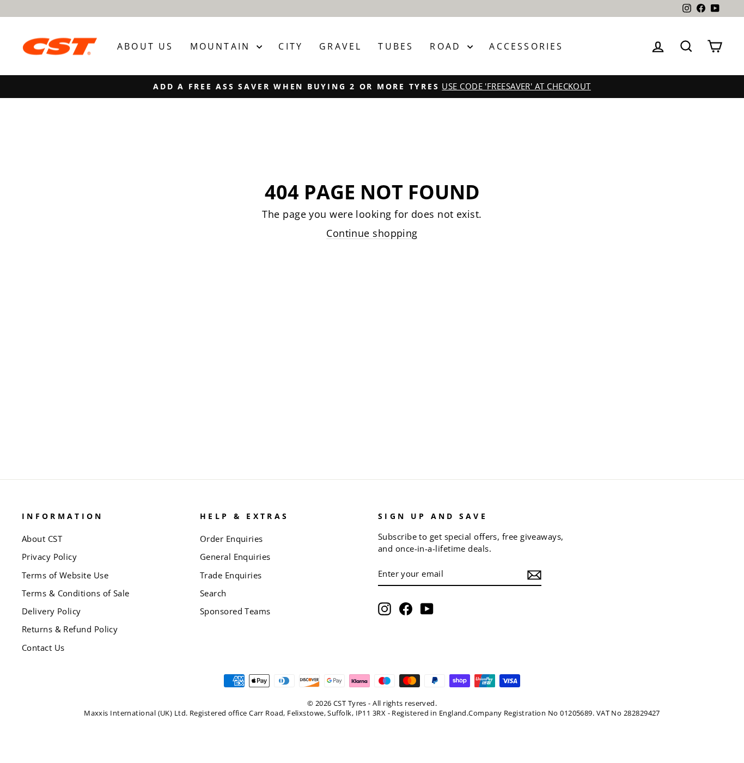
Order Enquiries (231, 538)
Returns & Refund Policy (70, 629)
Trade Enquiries (231, 575)
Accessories (526, 46)
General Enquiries (235, 556)
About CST (42, 538)
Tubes (395, 46)
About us (145, 46)
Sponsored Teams (235, 611)
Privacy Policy (49, 556)
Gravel (340, 46)
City (290, 46)
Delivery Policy (51, 611)
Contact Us (43, 647)
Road (447, 46)
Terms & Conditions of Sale (76, 593)
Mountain (222, 46)
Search (213, 593)
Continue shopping (372, 233)
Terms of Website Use (65, 575)
